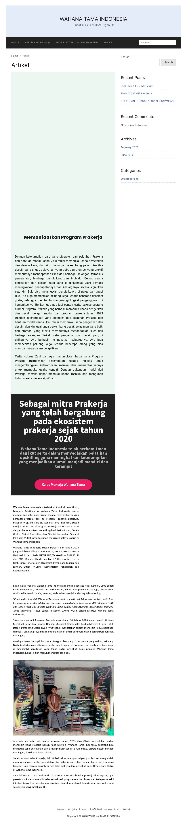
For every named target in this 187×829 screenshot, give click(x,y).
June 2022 (127, 154)
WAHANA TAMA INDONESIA (93, 19)
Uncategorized (130, 178)
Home (15, 42)
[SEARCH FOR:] (157, 42)
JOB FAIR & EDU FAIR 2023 (137, 85)
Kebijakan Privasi (37, 42)
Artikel (108, 42)
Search (125, 56)
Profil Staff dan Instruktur (77, 42)
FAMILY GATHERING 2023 (136, 93)
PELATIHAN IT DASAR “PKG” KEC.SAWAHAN (147, 100)
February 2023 (129, 147)
